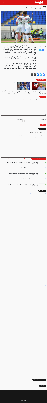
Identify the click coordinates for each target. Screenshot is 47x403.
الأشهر (23, 158)
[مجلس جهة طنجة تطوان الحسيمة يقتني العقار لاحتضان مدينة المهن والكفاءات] (38, 331)
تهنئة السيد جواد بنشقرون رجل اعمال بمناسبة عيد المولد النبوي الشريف (23, 173)
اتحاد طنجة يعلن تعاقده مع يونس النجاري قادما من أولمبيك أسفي (23, 91)
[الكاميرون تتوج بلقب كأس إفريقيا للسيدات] (8, 86)
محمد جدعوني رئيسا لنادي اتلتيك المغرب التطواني (39, 91)
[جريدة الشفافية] (38, 2)
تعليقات (8, 158)
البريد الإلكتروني (43, 119)
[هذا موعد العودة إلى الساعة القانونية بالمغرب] (42, 180)
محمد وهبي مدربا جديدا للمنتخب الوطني (38, 136)
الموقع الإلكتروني (20, 119)
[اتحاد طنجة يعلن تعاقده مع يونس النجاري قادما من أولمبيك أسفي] (23, 86)
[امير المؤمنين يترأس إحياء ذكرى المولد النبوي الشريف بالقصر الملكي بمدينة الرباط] (42, 186)
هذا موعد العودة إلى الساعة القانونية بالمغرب (29, 179)
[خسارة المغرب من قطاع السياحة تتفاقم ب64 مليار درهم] (38, 239)
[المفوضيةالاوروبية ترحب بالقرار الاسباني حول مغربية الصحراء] (8, 239)
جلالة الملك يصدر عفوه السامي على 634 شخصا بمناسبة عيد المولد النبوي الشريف (21, 162)
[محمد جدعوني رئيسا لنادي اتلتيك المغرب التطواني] (39, 86)
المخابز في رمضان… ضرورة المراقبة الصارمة (37, 131)
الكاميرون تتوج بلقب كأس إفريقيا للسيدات (8, 91)
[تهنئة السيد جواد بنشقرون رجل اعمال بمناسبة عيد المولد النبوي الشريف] (42, 175)
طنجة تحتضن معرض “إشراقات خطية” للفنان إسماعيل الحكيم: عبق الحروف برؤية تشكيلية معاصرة (29, 133)
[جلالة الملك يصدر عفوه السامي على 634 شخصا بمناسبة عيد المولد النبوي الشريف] (42, 164)
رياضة (44, 6)
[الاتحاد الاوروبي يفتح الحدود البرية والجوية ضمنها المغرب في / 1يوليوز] (23, 239)
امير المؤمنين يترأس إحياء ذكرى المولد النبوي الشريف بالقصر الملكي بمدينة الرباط (21, 184)
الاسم (45, 114)
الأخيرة (38, 158)
